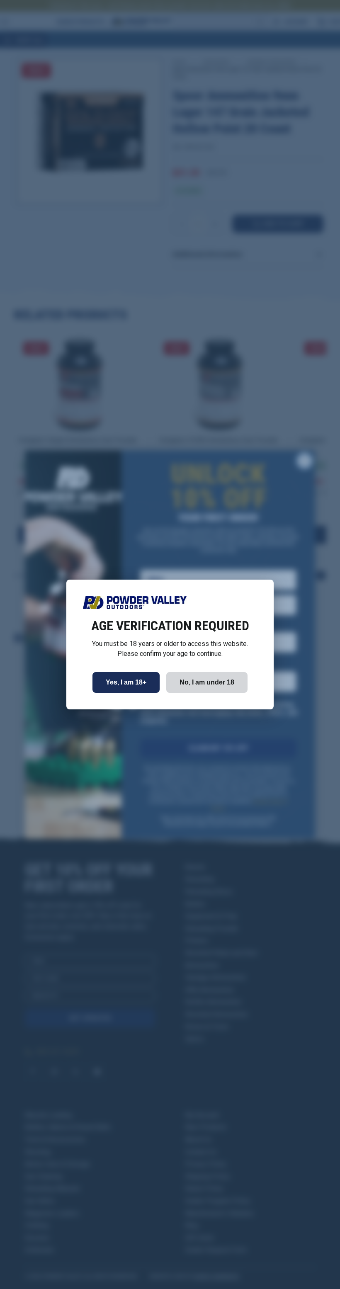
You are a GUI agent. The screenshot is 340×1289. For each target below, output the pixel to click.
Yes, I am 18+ (126, 682)
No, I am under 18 (207, 682)
